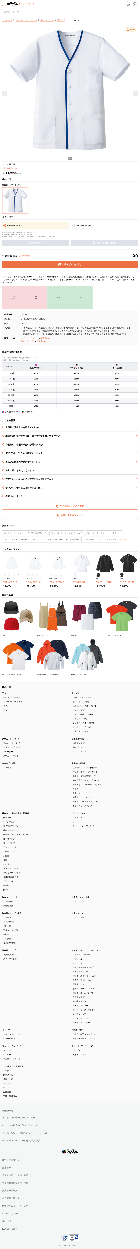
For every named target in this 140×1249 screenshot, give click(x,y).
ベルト (6, 1087)
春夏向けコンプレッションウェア (87, 784)
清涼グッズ (8, 1079)
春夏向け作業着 (78, 763)
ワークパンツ (9, 843)
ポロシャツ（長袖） (81, 702)
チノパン (76, 822)
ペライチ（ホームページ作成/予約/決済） (22, 1140)
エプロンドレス (79, 751)
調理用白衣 (45, 338)
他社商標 (6, 1221)
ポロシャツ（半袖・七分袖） (85, 706)
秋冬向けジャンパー (12, 830)
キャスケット (9, 922)
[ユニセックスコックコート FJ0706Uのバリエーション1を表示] (28, 575)
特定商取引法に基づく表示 (15, 1183)
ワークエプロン (10, 851)
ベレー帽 (7, 926)
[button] (130, 29)
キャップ (7, 767)
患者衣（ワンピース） (82, 980)
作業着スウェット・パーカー (15, 834)
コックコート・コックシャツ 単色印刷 (99, 539)
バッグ (6, 1070)
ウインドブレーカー (12, 697)
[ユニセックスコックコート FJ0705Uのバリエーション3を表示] (14, 575)
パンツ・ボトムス (79, 813)
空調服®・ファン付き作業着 (85, 767)
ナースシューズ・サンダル (84, 1010)
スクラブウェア (10, 955)
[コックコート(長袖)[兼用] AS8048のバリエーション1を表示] (98, 575)
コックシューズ (79, 917)
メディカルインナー (81, 1022)
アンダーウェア (10, 847)
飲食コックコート (10, 897)
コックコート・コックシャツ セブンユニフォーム (25, 533)
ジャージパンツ (10, 1038)
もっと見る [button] (123, 539)
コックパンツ (78, 901)
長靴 (5, 860)
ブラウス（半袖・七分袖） (84, 723)
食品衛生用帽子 (10, 943)
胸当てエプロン (79, 743)
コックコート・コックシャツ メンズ (66, 533)
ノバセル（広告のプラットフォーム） (20, 1117)
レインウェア (9, 822)
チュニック (77, 963)
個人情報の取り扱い (12, 1198)
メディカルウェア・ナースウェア (86, 950)
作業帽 (6, 885)
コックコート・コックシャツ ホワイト (103, 533)
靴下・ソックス (79, 1054)
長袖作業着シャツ (11, 877)
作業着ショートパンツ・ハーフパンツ (89, 801)
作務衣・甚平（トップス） (84, 1034)
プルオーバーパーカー (12, 743)
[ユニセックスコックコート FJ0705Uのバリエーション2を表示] (9, 575)
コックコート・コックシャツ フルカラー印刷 (59, 539)
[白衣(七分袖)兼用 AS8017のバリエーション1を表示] (75, 575)
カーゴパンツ (9, 839)
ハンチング (8, 917)
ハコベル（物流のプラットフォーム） (20, 1125)
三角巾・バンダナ (11, 930)
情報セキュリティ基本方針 (15, 1206)
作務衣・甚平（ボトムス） (84, 1038)
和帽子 (6, 934)
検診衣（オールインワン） (84, 993)
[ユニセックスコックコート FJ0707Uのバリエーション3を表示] (60, 575)
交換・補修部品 (10, 1096)
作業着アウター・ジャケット (85, 772)
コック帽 (7, 939)
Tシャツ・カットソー (82, 697)
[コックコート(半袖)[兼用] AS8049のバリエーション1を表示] (121, 575)
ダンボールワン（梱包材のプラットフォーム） (25, 1133)
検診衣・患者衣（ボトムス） (85, 976)
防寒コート (8, 817)
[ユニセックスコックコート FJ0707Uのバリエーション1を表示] (51, 575)
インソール (8, 881)
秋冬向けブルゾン (11, 826)
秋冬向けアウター (11, 868)
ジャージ (6, 1030)
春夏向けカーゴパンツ (82, 797)
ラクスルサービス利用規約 (15, 1175)
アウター (6, 693)
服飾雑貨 (7, 1092)
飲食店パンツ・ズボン (81, 897)
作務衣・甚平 (77, 1030)
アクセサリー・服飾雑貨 (12, 1066)
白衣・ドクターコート (82, 955)
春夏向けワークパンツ (82, 806)
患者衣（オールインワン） (84, 988)
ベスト (6, 710)
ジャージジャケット (12, 1034)
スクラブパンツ (10, 959)
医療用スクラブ (9, 950)
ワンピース (8, 1054)
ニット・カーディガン (82, 727)
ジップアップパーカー (12, 747)
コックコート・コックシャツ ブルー (19, 539)
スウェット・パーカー (11, 739)
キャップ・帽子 (9, 763)
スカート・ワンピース (11, 1046)
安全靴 (6, 856)
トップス (75, 693)
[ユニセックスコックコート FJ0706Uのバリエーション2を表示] (32, 575)
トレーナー (8, 751)
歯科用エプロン (79, 1001)
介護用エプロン (79, 997)
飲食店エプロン (78, 739)
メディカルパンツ (80, 972)
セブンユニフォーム (29, 338)
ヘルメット (8, 864)
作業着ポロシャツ (80, 731)
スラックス (77, 817)
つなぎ (75, 789)
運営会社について (11, 1160)
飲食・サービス (27, 341)
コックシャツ (9, 901)
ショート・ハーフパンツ (83, 826)
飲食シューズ (77, 913)
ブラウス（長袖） (80, 718)
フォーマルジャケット (12, 702)
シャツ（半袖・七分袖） (83, 714)
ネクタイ (7, 1083)
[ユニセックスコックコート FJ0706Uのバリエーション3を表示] (37, 575)
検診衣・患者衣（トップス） (85, 967)
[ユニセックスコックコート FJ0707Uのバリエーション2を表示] (56, 575)
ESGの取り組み (10, 1229)
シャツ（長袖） (79, 710)
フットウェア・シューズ (82, 1046)
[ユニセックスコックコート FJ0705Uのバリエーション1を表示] (5, 575)
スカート (7, 1050)
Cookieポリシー (10, 1213)
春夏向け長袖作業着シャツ (84, 776)
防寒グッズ (8, 1075)
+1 (18, 575)
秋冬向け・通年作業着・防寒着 (15, 813)
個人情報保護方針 (11, 1190)
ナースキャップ (79, 1014)
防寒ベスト (8, 890)
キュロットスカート (12, 1059)
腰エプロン (77, 747)
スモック (76, 793)
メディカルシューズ (81, 1005)
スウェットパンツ (11, 756)
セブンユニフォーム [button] (9, 168)
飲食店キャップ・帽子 (11, 913)
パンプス (76, 1050)
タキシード (8, 706)
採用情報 (6, 1167)
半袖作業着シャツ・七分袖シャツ (87, 780)
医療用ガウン (78, 984)
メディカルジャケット (82, 959)
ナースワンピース (80, 1018)
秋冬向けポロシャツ (12, 873)
